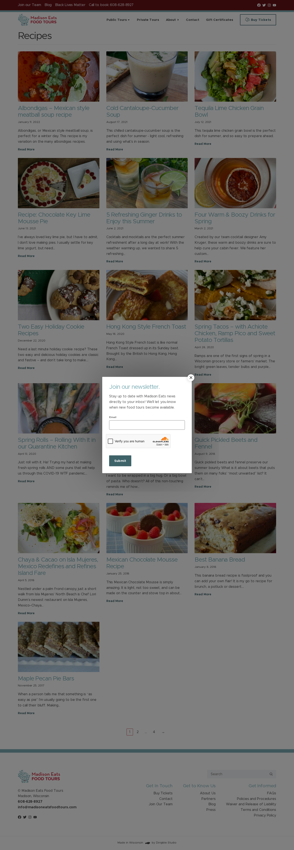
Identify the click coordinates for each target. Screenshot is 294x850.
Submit (120, 461)
